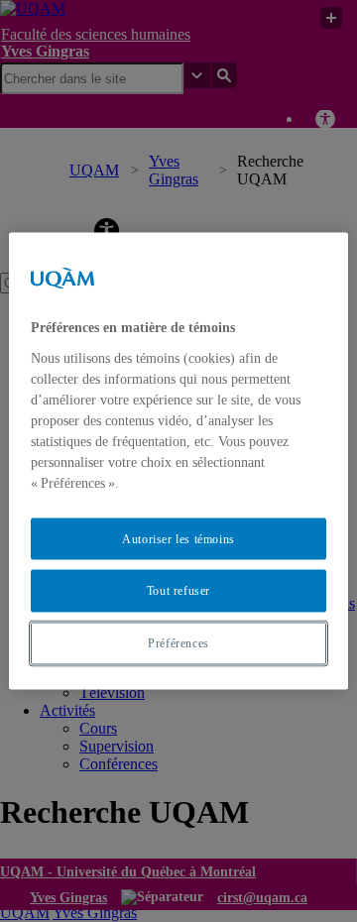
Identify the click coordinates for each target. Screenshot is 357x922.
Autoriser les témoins (178, 538)
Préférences (178, 643)
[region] (178, 461)
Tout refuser (178, 591)
